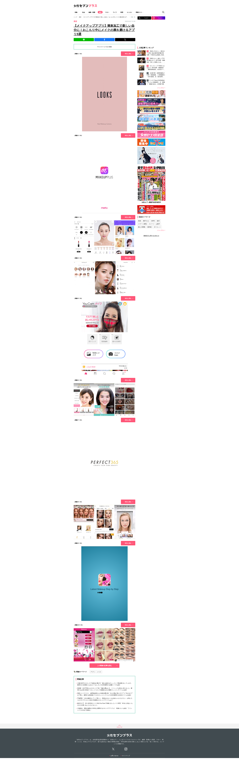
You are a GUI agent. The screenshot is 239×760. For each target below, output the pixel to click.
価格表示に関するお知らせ (151, 235)
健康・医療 (92, 12)
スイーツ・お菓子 (154, 224)
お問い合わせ (114, 755)
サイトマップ (126, 755)
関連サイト (139, 12)
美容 (100, 12)
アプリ (93, 672)
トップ (75, 17)
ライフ (115, 12)
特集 (76, 12)
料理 (122, 12)
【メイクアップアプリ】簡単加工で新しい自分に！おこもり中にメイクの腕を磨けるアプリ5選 (107, 17)
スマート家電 (142, 224)
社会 (83, 12)
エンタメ (129, 12)
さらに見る (160, 87)
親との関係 (141, 227)
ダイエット (157, 227)
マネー (107, 12)
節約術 (149, 227)
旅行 (158, 221)
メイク (99, 672)
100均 (153, 221)
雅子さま (146, 221)
